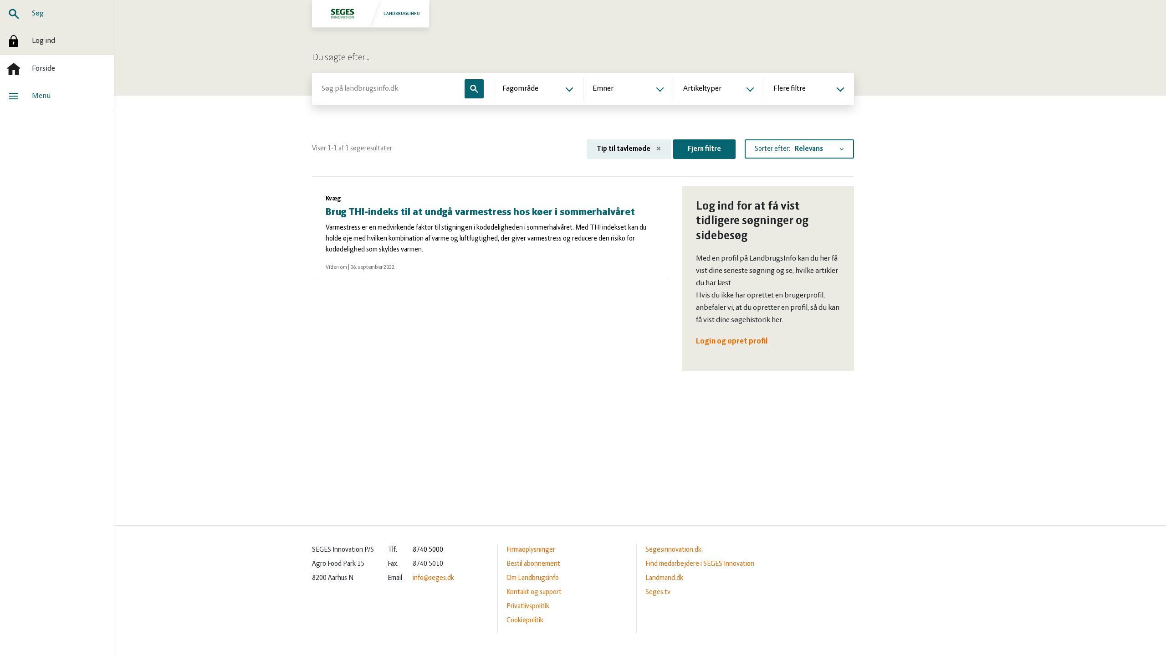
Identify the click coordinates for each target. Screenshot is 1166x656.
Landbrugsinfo (402, 13)
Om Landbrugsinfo (532, 578)
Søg (38, 14)
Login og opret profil (732, 342)
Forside (43, 69)
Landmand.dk (664, 578)
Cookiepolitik (524, 620)
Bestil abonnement (533, 564)
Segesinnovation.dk (673, 550)
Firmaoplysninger (530, 550)
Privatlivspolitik (527, 606)
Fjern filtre (704, 149)
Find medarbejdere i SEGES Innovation (699, 564)
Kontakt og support (534, 592)
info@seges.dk (433, 578)
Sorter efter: (772, 149)
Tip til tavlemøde (624, 149)
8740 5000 (428, 550)
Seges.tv (657, 592)
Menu (41, 96)
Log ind (43, 41)
